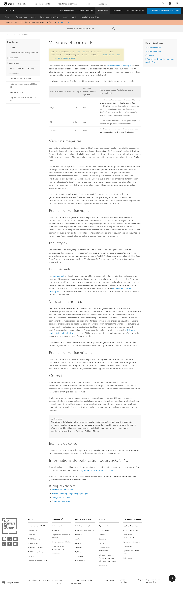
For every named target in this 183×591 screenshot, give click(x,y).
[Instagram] (9, 544)
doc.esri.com (63, 22)
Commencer (10, 34)
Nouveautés (23, 34)
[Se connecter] (177, 3)
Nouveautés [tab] (14, 73)
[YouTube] (15, 544)
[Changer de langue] (169, 3)
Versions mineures (153, 51)
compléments (59, 276)
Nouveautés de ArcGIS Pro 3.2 (22, 79)
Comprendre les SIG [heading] (83, 519)
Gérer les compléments (62, 501)
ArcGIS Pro (10, 10)
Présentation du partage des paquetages (70, 493)
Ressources (103, 10)
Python (65, 17)
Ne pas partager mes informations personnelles (150, 581)
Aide (33, 17)
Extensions (117, 10)
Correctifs (149, 55)
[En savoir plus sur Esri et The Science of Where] (9, 526)
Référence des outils (49, 17)
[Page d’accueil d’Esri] (9, 4)
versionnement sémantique (119, 65)
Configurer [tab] (13, 42)
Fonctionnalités (86, 10)
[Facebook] (4, 539)
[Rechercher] (162, 3)
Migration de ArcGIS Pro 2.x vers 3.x (23, 99)
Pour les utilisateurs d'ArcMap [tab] (21, 68)
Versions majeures (153, 47)
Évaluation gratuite (135, 10)
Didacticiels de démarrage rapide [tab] (23, 52)
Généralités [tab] (14, 63)
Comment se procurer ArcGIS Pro (164, 10)
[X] (9, 539)
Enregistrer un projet (61, 497)
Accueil (8, 17)
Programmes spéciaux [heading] (132, 519)
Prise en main (21, 17)
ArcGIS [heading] (30, 519)
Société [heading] (102, 519)
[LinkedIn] (15, 539)
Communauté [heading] (57, 519)
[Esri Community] (4, 544)
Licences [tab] (12, 47)
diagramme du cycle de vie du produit (96, 470)
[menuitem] (38, 526)
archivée (81, 52)
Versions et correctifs (18, 92)
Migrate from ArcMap (89, 17)
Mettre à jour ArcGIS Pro (62, 490)
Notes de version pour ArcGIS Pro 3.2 (23, 85)
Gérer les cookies (123, 581)
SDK (74, 17)
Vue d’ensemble (67, 10)
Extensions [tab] (13, 58)
